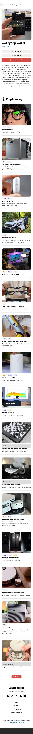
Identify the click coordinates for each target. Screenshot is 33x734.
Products (5, 5)
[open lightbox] (16, 24)
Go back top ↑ (16, 731)
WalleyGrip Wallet (16, 5)
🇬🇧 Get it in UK (16, 56)
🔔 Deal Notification (16, 60)
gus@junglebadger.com (16, 722)
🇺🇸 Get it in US (16, 52)
